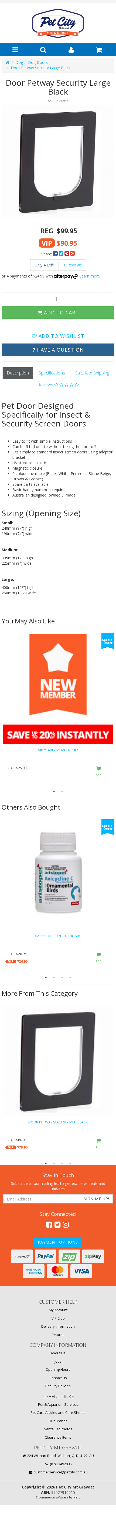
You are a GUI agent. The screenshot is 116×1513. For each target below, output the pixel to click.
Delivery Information (58, 1326)
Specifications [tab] (52, 373)
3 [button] (62, 977)
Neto (76, 1497)
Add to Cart (60, 312)
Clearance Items (58, 1437)
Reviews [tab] (45, 385)
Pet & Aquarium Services (58, 1404)
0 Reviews (73, 265)
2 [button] (62, 791)
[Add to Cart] (99, 771)
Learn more (89, 276)
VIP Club (58, 1318)
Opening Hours (58, 1369)
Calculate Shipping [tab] (92, 373)
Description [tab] (18, 373)
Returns (58, 1334)
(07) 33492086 (60, 1464)
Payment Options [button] (58, 1242)
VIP (10, 961)
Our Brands (58, 1420)
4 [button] (70, 977)
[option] (58, 161)
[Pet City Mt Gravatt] (58, 23)
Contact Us (58, 1377)
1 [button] (54, 791)
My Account (58, 1309)
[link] (49, 1224)
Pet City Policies (58, 1385)
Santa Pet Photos (58, 1429)
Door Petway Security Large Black (40, 67)
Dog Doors (38, 62)
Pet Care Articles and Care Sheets (58, 1412)
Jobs (58, 1361)
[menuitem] (56, 253)
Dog (19, 62)
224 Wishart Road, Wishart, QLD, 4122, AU (60, 1455)
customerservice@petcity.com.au (60, 1472)
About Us (58, 1353)
